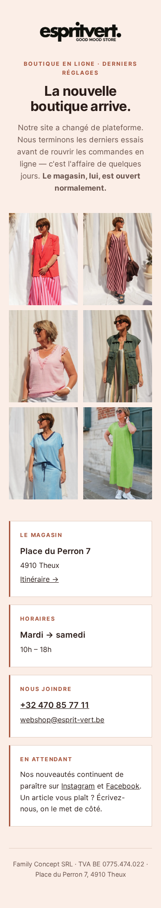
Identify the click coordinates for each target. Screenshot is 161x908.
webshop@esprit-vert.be (62, 719)
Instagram (78, 785)
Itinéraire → (39, 579)
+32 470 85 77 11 (54, 705)
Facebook (123, 785)
